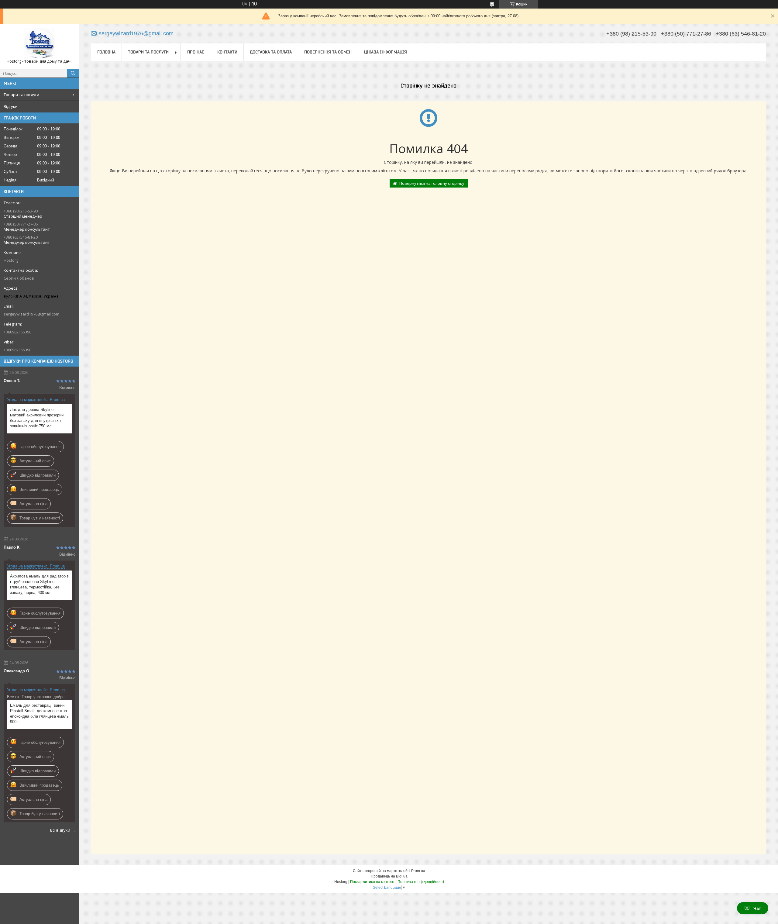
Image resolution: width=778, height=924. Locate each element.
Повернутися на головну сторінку (431, 183)
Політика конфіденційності (421, 882)
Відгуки (11, 106)
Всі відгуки (60, 830)
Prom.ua (418, 871)
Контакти (227, 52)
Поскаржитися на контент (372, 882)
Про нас (195, 52)
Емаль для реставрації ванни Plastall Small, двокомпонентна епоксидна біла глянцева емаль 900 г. (39, 713)
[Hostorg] (39, 43)
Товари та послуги (21, 94)
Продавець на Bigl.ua (389, 876)
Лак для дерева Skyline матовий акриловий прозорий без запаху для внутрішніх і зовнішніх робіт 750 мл (37, 417)
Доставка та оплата (271, 52)
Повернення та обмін (328, 52)
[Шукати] (73, 73)
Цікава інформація (385, 52)
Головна (106, 52)
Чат (757, 908)
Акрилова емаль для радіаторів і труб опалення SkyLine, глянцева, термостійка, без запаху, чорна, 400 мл (39, 584)
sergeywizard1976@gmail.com (31, 314)
